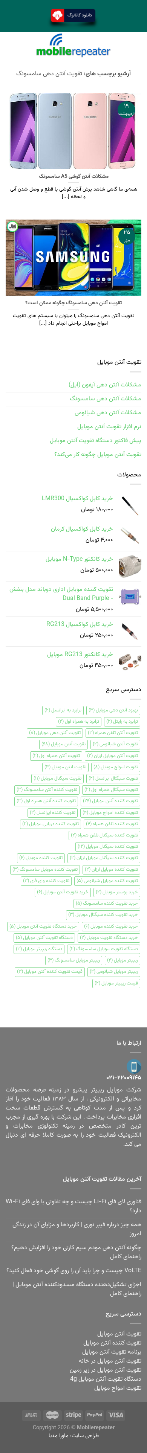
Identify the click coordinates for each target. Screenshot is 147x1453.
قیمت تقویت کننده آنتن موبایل (50, 971)
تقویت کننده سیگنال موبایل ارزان (104, 858)
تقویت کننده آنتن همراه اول (46, 801)
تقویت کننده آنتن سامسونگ (47, 790)
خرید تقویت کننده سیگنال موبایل (103, 915)
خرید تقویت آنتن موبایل (63, 892)
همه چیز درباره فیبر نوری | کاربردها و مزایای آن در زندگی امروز (76, 1229)
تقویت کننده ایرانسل (52, 813)
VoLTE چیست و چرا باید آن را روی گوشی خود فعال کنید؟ (73, 1271)
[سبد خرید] (10, 45)
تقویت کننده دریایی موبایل (50, 824)
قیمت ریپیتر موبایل (116, 983)
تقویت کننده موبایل (41, 858)
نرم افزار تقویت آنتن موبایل (109, 427)
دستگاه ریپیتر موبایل (39, 949)
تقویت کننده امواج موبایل (110, 813)
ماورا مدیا (59, 1436)
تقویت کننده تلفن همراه (112, 824)
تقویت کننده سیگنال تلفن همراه (104, 835)
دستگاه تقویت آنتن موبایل (44, 938)
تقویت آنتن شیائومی (115, 744)
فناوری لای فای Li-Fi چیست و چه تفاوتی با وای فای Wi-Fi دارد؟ (73, 1206)
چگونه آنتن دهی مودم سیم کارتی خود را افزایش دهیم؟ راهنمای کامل (76, 1252)
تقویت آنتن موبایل (63, 744)
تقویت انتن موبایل (65, 767)
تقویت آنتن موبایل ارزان (112, 756)
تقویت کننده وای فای (46, 881)
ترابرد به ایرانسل (62, 710)
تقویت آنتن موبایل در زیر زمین (105, 1370)
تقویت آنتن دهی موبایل (55, 733)
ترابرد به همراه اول (78, 721)
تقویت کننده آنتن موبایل (110, 801)
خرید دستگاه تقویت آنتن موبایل (43, 926)
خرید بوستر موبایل (117, 892)
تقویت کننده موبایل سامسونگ (45, 869)
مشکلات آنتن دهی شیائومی (108, 413)
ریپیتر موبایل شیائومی (114, 971)
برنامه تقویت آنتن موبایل (111, 1352)
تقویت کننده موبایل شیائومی (107, 881)
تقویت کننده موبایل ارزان (111, 869)
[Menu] (136, 45)
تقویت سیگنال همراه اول (111, 790)
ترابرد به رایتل (122, 721)
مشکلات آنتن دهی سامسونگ (105, 399)
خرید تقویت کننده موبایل (111, 926)
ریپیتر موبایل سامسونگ (73, 960)
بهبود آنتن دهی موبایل (113, 710)
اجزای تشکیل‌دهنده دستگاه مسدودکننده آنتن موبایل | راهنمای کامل (76, 1289)
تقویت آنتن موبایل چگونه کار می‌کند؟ (97, 454)
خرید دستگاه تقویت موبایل (109, 938)
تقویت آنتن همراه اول (56, 756)
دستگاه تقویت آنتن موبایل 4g (105, 1379)
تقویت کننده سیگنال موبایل (108, 846)
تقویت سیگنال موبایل (57, 778)
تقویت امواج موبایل (115, 767)
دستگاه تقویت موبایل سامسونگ (103, 949)
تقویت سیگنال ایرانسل (113, 778)
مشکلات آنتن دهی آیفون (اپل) (105, 385)
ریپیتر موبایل (122, 960)
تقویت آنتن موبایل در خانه (110, 1361)
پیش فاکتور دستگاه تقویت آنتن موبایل (95, 441)
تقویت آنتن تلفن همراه (113, 733)
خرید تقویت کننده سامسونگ (107, 903)
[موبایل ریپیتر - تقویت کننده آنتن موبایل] (73, 45)
